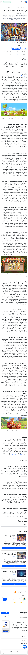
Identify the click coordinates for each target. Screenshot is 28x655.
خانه (26, 7)
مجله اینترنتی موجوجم (17, 455)
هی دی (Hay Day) (23, 76)
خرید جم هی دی (17, 276)
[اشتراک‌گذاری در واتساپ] (25, 48)
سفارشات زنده (7, 2)
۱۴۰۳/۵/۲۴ (14, 42)
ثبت (4, 599)
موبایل (24, 7)
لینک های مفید (24, 637)
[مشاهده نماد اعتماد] (5, 626)
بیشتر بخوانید (14, 548)
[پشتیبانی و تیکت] (25, 647)
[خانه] (25, 2)
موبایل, (21, 54)
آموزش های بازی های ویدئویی (17, 54)
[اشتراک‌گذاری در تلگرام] (21, 48)
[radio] (11, 603)
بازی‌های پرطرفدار (23, 643)
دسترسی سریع (24, 640)
